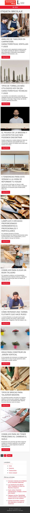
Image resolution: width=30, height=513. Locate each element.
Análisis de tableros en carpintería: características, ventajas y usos (14, 43)
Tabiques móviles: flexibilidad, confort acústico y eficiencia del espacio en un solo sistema (17, 497)
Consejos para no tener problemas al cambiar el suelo (14, 436)
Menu (16, 7)
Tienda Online (12, 470)
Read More (6, 57)
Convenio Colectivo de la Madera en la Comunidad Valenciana (17, 481)
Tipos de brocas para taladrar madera (12, 393)
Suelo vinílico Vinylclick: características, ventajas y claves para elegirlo (17, 491)
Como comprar (13, 473)
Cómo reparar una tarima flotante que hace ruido (14, 313)
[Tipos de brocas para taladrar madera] (15, 378)
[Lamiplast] (15, 4)
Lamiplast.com (17, 509)
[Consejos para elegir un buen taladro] (15, 256)
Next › (9, 455)
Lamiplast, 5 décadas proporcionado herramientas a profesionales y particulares (11, 226)
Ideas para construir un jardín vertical (13, 353)
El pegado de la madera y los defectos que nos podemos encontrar (14, 135)
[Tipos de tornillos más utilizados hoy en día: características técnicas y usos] (15, 72)
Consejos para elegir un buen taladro (13, 271)
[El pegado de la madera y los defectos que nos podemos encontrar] (15, 119)
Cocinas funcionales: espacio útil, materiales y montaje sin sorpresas (16, 502)
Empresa (11, 468)
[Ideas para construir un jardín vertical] (15, 338)
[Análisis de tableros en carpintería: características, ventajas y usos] (15, 25)
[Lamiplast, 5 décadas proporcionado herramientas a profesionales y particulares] (15, 207)
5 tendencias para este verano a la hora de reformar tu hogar (13, 179)
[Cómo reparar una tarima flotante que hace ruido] (15, 298)
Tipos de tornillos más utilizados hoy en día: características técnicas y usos (14, 89)
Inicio (10, 466)
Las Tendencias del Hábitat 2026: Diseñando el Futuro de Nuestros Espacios (16, 486)
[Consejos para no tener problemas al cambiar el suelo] (15, 420)
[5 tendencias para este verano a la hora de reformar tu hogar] (15, 163)
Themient (20, 510)
